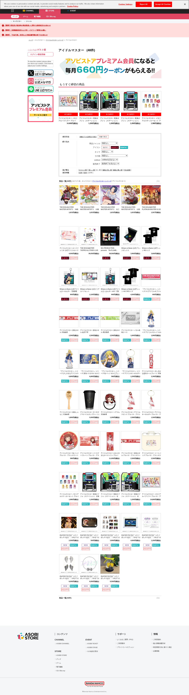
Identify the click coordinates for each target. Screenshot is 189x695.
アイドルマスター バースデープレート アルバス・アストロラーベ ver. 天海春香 (89, 455)
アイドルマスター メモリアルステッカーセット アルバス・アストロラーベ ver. (69, 496)
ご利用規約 (157, 639)
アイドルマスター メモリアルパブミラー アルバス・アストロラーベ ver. (67, 120)
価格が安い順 (107, 170)
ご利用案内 (121, 643)
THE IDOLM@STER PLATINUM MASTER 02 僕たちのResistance (151, 209)
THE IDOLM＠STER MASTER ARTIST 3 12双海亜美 (130, 209)
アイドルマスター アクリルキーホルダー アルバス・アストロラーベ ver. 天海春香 (151, 414)
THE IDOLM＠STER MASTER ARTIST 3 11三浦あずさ (110, 209)
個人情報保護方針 (159, 643)
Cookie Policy (72, 6)
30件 (80, 173)
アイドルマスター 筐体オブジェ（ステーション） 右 (109, 120)
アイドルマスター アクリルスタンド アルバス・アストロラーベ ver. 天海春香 (130, 414)
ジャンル (29, 21)
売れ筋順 (127, 170)
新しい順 (92, 170)
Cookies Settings (125, 4)
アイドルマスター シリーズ (54, 40)
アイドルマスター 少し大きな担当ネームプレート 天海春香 (151, 373)
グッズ (14, 16)
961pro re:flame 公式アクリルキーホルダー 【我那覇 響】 (69, 291)
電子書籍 (37, 16)
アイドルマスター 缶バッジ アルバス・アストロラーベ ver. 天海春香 (69, 455)
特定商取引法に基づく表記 (162, 647)
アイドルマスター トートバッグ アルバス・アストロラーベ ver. (151, 455)
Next (158, 101)
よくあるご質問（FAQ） (125, 639)
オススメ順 (83, 170)
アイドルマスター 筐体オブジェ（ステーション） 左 (88, 120)
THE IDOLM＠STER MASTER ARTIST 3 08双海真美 (69, 209)
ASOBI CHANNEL (62, 644)
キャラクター (17, 21)
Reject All (143, 4)
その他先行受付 (92, 651)
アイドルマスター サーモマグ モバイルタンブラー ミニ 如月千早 (90, 414)
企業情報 (156, 651)
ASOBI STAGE (92, 647)
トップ (31, 40)
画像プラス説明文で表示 (88, 137)
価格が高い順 (117, 170)
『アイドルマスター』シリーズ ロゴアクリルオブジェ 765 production (151, 291)
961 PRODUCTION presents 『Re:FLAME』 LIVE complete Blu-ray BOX (110, 250)
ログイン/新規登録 (37, 54)
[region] (94, 4)
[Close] (185, 4)
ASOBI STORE (61, 655)
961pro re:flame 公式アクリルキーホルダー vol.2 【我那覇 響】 (110, 291)
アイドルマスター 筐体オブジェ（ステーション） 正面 (130, 120)
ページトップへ (180, 686)
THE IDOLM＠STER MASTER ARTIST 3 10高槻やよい (89, 209)
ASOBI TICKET (92, 644)
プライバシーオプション (125, 647)
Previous (62, 101)
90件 (85, 173)
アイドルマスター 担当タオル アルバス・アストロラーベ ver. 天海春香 (130, 455)
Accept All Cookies (163, 4)
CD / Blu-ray (51, 16)
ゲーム (25, 16)
